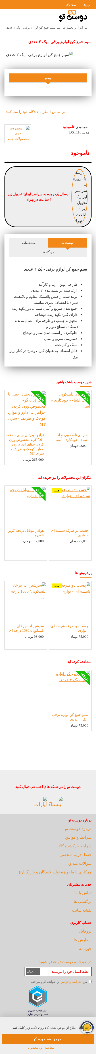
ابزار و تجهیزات (73, 27)
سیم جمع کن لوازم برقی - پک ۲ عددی (70, 717)
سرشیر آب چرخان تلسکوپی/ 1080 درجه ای (26, 628)
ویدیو (48, 77)
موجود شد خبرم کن (46, 1039)
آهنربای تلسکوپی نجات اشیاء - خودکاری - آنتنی (71, 437)
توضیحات (67, 242)
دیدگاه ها (48, 252)
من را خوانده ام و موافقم (59, 981)
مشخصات (28, 243)
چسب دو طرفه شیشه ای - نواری (69, 533)
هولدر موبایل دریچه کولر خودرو (26, 533)
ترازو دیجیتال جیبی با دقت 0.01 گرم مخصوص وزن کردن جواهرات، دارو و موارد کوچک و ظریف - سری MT (25, 444)
